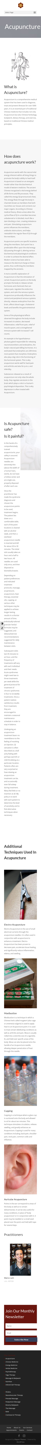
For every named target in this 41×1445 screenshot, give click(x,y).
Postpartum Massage (13, 1402)
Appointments (11, 1430)
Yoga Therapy (10, 1375)
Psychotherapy (11, 1372)
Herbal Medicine (11, 1368)
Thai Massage (10, 1408)
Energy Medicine (11, 1365)
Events (21, 1430)
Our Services (27, 1428)
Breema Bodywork (12, 1405)
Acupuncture (10, 1359)
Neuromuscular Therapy (14, 1395)
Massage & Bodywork (13, 1378)
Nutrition (9, 1382)
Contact (29, 1430)
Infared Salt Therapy (13, 1385)
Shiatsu (8, 1392)
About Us (17, 1428)
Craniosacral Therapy (13, 1415)
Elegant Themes (20, 1439)
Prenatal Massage (12, 1398)
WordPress (20, 1442)
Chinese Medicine (12, 1362)
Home (9, 1428)
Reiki (7, 1412)
